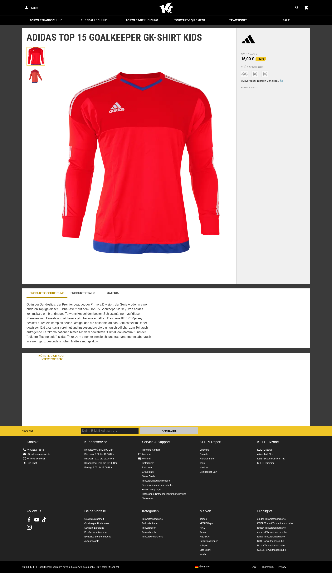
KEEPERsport (210, 442)
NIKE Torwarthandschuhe (270, 541)
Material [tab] (113, 293)
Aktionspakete (91, 541)
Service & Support (156, 442)
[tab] (36, 56)
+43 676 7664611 (36, 458)
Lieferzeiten (148, 463)
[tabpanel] (89, 323)
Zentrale (204, 454)
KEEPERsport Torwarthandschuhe (275, 523)
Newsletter (27, 430)
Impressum (268, 567)
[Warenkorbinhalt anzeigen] (306, 8)
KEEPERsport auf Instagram (29, 527)
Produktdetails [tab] (83, 293)
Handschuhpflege (151, 489)
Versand (146, 458)
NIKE (202, 527)
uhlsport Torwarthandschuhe (272, 532)
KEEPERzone (268, 442)
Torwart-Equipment (190, 20)
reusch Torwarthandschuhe (271, 527)
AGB (254, 567)
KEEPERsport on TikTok (44, 519)
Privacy (282, 567)
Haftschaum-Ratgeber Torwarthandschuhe (164, 494)
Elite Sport (205, 550)
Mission (204, 467)
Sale (286, 20)
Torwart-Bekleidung (142, 20)
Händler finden (207, 458)
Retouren (147, 467)
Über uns (204, 449)
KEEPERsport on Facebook (29, 519)
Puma (203, 532)
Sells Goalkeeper (209, 541)
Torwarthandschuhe (46, 20)
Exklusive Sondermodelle (97, 536)
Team (202, 463)
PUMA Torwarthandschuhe (271, 545)
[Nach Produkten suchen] (297, 8)
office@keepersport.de (38, 454)
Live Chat (32, 463)
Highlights (264, 511)
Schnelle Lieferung (94, 527)
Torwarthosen (149, 527)
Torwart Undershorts (152, 536)
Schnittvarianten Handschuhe (157, 485)
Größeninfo (148, 472)
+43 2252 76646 (35, 449)
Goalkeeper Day (208, 472)
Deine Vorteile (95, 511)
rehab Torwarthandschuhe (271, 536)
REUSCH (205, 536)
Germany (204, 566)
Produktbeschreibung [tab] (47, 293)
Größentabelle (256, 67)
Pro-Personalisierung (95, 532)
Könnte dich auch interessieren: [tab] (51, 357)
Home (166, 7)
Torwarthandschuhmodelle (156, 480)
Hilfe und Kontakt (151, 449)
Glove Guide (148, 476)
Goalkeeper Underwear (96, 523)
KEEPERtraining (266, 463)
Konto (34, 7)
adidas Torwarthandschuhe (271, 519)
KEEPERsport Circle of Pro (271, 458)
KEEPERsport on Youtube (36, 519)
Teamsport (238, 20)
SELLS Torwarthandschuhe (271, 550)
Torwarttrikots (149, 532)
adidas (203, 519)
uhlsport (204, 545)
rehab (203, 554)
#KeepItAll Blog (265, 454)
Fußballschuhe (94, 20)
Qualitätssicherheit (94, 519)
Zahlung (146, 454)
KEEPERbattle (264, 449)
